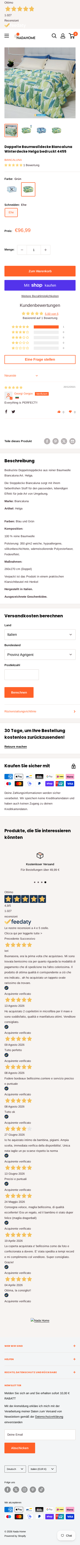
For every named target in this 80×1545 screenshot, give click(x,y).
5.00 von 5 (51, 313)
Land (7, 625)
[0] (72, 36)
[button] (13, 165)
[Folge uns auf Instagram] (24, 1490)
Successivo (27, 938)
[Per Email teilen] (72, 441)
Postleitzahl (12, 665)
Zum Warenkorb (40, 271)
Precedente (11, 938)
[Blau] (12, 189)
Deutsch (11, 1469)
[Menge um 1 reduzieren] (22, 250)
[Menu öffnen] (6, 35)
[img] (13, 387)
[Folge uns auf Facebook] (7, 1490)
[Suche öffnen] (54, 35)
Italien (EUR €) (38, 1469)
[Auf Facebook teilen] (47, 441)
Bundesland (12, 645)
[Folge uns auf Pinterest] (33, 1490)
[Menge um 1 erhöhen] (45, 250)
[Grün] (28, 189)
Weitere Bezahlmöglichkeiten (40, 296)
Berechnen (19, 692)
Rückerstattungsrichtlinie (20, 711)
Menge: (9, 249)
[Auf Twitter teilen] (64, 441)
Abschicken (19, 1448)
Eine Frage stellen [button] (40, 359)
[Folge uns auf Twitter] (16, 1490)
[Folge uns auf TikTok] (41, 1490)
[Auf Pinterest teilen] (55, 441)
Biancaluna (13, 159)
